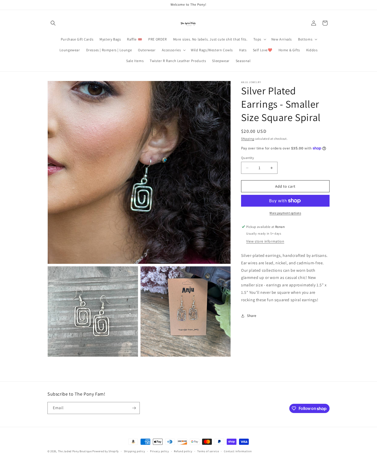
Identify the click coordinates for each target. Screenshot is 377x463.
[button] (53, 23)
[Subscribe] (134, 408)
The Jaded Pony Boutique (75, 451)
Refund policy (183, 451)
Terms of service (208, 451)
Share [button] (251, 315)
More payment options (285, 213)
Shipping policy (134, 451)
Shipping (247, 138)
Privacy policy (159, 451)
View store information (265, 241)
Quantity (247, 158)
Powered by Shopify (105, 451)
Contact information (238, 451)
